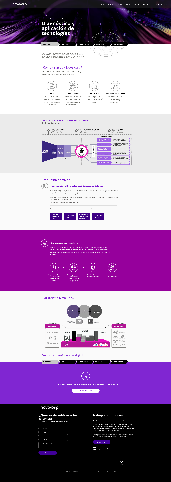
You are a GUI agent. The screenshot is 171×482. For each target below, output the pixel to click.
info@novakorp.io (100, 472)
